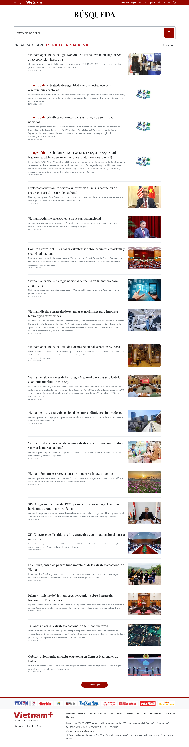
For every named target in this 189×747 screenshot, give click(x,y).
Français (142, 2)
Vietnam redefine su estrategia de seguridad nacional (64, 218)
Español (151, 2)
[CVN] (109, 703)
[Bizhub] (70, 703)
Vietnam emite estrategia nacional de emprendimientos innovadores (75, 412)
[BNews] (58, 703)
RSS (111, 713)
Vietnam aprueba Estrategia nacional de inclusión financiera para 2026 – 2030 (73, 283)
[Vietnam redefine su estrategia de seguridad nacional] (144, 227)
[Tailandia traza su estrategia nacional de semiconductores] (144, 635)
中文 (158, 2)
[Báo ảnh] (148, 703)
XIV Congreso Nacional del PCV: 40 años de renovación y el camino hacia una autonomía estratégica (73, 506)
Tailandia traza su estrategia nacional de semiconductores (68, 626)
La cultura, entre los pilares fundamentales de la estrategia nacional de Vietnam (76, 567)
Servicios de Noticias (153, 713)
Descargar (94, 684)
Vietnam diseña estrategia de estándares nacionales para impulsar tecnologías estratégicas (73, 313)
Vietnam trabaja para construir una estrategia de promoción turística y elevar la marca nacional (75, 445)
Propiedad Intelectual (75, 713)
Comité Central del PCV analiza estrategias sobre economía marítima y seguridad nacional (76, 251)
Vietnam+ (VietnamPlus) (35, 2)
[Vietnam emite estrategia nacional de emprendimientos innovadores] (144, 421)
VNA (139, 713)
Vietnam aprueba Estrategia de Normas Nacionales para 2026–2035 (74, 347)
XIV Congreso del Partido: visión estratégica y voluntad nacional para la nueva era (76, 536)
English (134, 2)
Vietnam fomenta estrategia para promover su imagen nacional (71, 473)
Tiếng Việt (125, 2)
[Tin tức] (45, 703)
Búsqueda (94, 14)
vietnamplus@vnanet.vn (84, 731)
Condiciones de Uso (97, 713)
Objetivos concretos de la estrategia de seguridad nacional (71, 119)
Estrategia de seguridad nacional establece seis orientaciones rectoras (69, 87)
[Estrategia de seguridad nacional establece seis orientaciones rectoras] (144, 94)
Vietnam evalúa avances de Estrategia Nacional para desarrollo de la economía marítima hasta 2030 (74, 379)
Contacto (70, 717)
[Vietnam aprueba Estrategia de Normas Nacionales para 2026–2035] (144, 355)
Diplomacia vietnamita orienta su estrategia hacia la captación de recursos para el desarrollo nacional (72, 190)
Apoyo (119, 713)
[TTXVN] (21, 703)
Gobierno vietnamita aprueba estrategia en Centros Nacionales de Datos (73, 658)
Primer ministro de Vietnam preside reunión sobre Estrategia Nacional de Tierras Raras (70, 597)
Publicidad (170, 713)
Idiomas (129, 713)
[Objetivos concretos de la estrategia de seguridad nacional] (144, 126)
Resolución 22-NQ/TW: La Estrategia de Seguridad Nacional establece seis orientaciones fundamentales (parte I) (72, 155)
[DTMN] (128, 703)
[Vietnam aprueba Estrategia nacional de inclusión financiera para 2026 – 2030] (144, 290)
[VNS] (89, 703)
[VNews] (33, 703)
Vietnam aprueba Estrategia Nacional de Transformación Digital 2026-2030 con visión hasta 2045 (76, 57)
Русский (166, 2)
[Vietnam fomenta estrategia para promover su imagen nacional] (144, 482)
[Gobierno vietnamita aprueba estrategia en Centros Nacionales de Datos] (144, 665)
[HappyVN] (166, 703)
